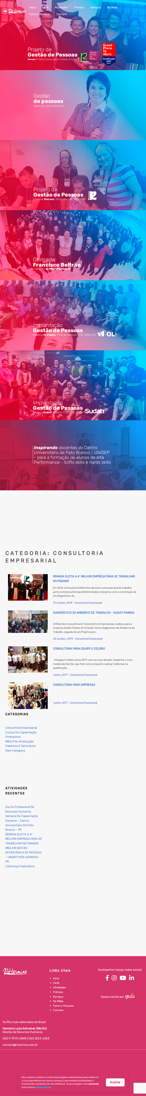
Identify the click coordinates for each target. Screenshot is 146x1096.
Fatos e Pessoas (63, 1005)
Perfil (56, 983)
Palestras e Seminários (20, 746)
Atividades (59, 987)
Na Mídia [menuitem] (112, 7)
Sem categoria (15, 750)
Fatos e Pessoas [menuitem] (39, 14)
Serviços (58, 996)
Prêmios (58, 992)
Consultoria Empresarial (88, 602)
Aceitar (115, 1082)
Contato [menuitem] (61, 14)
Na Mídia (58, 1001)
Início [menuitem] (32, 7)
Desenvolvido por (113, 996)
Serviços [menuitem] (95, 7)
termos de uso (43, 1087)
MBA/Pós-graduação (19, 741)
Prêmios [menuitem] (79, 7)
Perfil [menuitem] (45, 7)
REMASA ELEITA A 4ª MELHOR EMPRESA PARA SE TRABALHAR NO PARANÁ (23, 839)
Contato (58, 1010)
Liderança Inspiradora (19, 866)
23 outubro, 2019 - (64, 638)
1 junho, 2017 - (61, 674)
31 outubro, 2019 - (64, 602)
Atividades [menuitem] (61, 7)
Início (56, 978)
